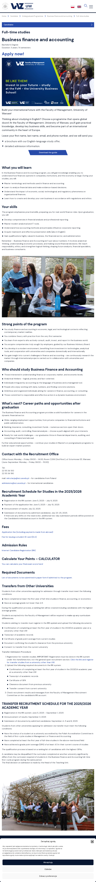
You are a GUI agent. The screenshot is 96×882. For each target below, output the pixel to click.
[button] (92, 841)
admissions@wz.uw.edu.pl (14, 483)
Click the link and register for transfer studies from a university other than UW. (50, 661)
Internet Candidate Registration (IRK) (19, 550)
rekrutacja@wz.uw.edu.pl (18, 478)
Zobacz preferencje (48, 876)
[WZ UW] (17, 6)
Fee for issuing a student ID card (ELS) (19, 537)
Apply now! (13, 54)
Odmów (48, 869)
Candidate (8, 24)
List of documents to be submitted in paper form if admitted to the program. (37, 577)
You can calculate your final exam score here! (22, 564)
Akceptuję (48, 862)
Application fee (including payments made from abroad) (27, 532)
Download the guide (48, 152)
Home (4, 16)
